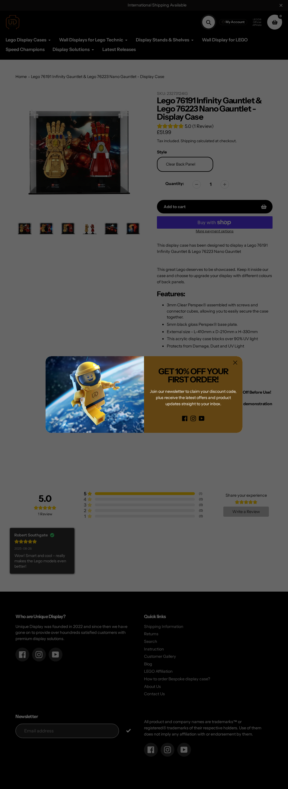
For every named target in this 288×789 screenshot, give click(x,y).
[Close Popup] (235, 362)
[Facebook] (185, 418)
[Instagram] (193, 418)
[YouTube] (201, 418)
